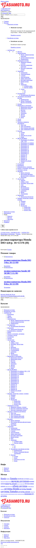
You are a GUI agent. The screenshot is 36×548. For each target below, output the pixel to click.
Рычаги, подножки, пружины (25, 168)
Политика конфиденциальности (10, 542)
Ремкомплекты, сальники (24, 167)
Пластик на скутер (26, 135)
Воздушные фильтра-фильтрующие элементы (28, 175)
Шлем (22, 192)
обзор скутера (20, 486)
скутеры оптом (24, 492)
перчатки (23, 186)
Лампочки (24, 84)
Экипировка (24, 193)
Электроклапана (25, 74)
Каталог (6, 23)
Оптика (19, 104)
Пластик (19, 131)
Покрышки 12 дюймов (27, 143)
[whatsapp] (4, 13)
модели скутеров (20, 481)
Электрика (20, 71)
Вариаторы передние (27, 107)
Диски (19, 119)
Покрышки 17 (25, 149)
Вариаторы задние (26, 108)
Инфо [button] (5, 214)
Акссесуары (20, 179)
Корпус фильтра (25, 173)
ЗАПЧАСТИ (11, 50)
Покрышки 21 (25, 153)
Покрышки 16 (25, 147)
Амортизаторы (21, 53)
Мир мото (10, 219)
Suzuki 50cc (27, 208)
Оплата (6, 525)
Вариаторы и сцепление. (14, 356)
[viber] (9, 13)
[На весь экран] (4, 545)
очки (22, 184)
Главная (6, 21)
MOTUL (19, 51)
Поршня (23, 201)
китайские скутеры (23, 478)
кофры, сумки (25, 182)
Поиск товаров (5, 14)
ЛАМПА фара (28, 86)
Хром (22, 134)
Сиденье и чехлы (22, 170)
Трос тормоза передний (27, 128)
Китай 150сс (27, 210)
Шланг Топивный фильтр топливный (26, 101)
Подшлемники (25, 187)
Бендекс (23, 110)
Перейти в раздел (16, 35)
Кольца (23, 204)
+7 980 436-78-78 (5, 8)
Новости (9, 216)
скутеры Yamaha (9, 491)
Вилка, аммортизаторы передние (20, 320)
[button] (5, 18)
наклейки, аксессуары (27, 183)
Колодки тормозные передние (19, 408)
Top (2, 543)
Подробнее (7, 266)
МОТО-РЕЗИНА (22, 138)
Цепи (22, 117)
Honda (3, 478)
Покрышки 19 (25, 152)
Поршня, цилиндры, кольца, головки (18, 393)
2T (25, 90)
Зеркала (23, 180)
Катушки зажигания (26, 80)
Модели (9, 217)
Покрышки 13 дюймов (27, 144)
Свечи (22, 89)
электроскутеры (21, 494)
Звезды (23, 114)
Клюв (22, 137)
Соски (22, 162)
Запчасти (6, 517)
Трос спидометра (25, 126)
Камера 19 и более (26, 161)
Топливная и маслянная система (20, 449)
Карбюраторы (25, 99)
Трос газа (23, 125)
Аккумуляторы (25, 77)
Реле (22, 83)
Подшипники (21, 93)
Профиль (6, 222)
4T (25, 92)
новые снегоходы (8, 486)
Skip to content (5, 1)
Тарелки (23, 111)
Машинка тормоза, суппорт (18, 407)
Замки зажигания (26, 78)
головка (23, 202)
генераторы (24, 72)
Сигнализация (25, 189)
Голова (23, 132)
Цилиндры (24, 205)
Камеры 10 (24, 155)
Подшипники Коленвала (28, 95)
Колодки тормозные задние (18, 410)
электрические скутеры (12, 494)
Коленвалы (20, 165)
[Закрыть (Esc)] (1, 545)
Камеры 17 (24, 158)
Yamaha (13, 478)
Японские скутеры (12, 24)
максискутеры (8, 481)
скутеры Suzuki (25, 489)
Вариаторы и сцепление (24, 105)
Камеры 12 (24, 156)
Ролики (23, 116)
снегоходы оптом (4, 494)
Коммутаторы (25, 81)
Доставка (6, 523)
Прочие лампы (28, 87)
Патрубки (23, 177)
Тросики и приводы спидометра (23, 122)
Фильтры (20, 171)
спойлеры (23, 190)
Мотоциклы (7, 213)
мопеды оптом (11, 483)
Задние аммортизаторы (27, 57)
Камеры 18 (24, 159)
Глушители (20, 164)
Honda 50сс (27, 207)
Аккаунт (6, 526)
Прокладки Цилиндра (27, 196)
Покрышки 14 (25, 146)
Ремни (19, 120)
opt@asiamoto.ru (5, 10)
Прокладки (20, 195)
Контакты (7, 220)
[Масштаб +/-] (6, 545)
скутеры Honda (11, 488)
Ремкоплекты (24, 59)
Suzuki (8, 478)
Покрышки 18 (25, 150)
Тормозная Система (23, 60)
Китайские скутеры (13, 38)
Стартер (23, 75)
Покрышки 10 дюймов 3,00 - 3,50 (20, 371)
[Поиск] (2, 17)
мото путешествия (20, 483)
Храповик (24, 113)
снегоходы (32, 491)
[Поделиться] (3, 545)
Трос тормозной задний (27, 129)
